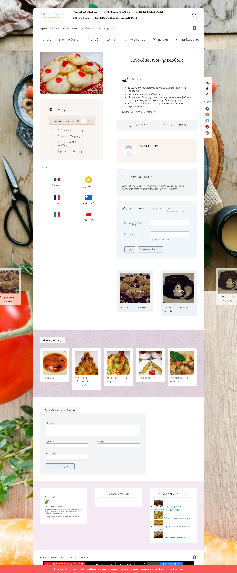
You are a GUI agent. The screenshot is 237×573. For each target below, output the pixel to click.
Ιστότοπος (51, 453)
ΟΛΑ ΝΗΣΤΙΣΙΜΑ (178, 125)
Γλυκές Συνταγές (85, 11)
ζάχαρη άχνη (76, 136)
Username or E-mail (137, 223)
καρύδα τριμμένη (74, 130)
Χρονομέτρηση (171, 564)
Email (101, 441)
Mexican (57, 185)
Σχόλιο (140, 125)
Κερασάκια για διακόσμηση (71, 151)
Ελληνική (88, 203)
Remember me (161, 239)
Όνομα (50, 441)
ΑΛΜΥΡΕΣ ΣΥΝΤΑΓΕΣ (116, 11)
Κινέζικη (89, 220)
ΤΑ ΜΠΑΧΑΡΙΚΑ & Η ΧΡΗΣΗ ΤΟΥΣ (116, 17)
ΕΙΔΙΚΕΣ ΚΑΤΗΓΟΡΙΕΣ (149, 11)
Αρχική (44, 28)
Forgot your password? (178, 210)
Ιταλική (57, 220)
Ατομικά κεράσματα (64, 28)
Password (135, 234)
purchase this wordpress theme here (166, 569)
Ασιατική (88, 186)
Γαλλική (57, 203)
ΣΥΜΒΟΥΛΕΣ (81, 17)
